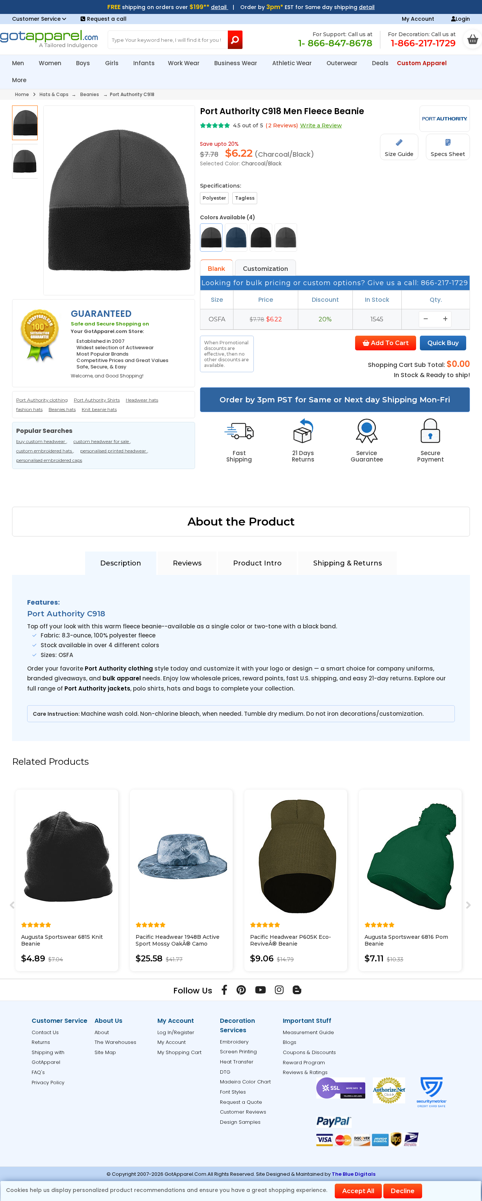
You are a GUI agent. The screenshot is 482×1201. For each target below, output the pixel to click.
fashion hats (29, 409)
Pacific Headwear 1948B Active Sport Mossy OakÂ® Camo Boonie (178, 944)
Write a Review (321, 125)
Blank (216, 268)
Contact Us (45, 1032)
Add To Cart (389, 343)
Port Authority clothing (42, 400)
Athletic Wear (292, 63)
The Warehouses (115, 1042)
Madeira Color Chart (245, 1081)
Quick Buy (443, 343)
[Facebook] (224, 991)
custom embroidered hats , (45, 451)
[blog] (297, 991)
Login (463, 19)
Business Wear (236, 63)
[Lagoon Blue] (236, 237)
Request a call (107, 19)
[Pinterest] (241, 991)
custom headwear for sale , (102, 441)
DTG (225, 1072)
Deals (380, 63)
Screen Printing (238, 1051)
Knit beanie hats (99, 409)
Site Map (105, 1052)
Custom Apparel (422, 63)
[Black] (261, 237)
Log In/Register (175, 1032)
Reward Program (304, 1062)
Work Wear (184, 63)
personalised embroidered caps (49, 460)
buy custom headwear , (41, 441)
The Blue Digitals (353, 1174)
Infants (144, 63)
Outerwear (342, 63)
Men (19, 63)
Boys (84, 63)
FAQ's (38, 1072)
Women (51, 63)
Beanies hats (62, 409)
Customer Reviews (243, 1111)
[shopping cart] (472, 39)
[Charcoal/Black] (211, 237)
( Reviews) (281, 125)
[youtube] (260, 991)
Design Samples (240, 1122)
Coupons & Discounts (309, 1052)
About (102, 1032)
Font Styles (233, 1092)
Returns (41, 1042)
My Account (418, 19)
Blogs (289, 1042)
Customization (265, 268)
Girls (112, 63)
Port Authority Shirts (97, 400)
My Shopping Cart (179, 1052)
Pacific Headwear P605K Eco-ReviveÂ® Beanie (290, 940)
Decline (403, 1191)
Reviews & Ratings (305, 1072)
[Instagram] (279, 991)
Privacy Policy (48, 1082)
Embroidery (234, 1041)
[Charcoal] (286, 237)
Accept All (358, 1191)
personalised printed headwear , (114, 451)
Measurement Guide (308, 1032)
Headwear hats (142, 400)
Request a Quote (241, 1102)
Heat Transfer (236, 1061)
